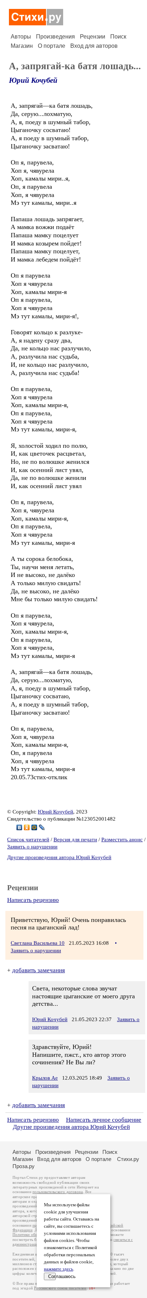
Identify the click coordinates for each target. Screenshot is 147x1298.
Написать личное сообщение (103, 1119)
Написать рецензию (33, 900)
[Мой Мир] (34, 827)
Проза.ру (23, 1166)
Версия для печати (75, 839)
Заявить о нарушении (32, 847)
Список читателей (28, 839)
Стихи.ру (128, 1159)
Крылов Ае (45, 1078)
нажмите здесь (58, 1269)
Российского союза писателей (60, 1288)
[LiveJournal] (42, 827)
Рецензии (92, 37)
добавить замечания (38, 970)
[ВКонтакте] (19, 827)
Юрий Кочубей (33, 80)
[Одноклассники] (27, 827)
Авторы (21, 37)
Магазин (22, 46)
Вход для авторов (94, 46)
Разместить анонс (122, 839)
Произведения (55, 37)
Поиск (118, 37)
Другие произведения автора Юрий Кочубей (59, 857)
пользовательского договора (57, 1192)
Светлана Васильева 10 (38, 943)
